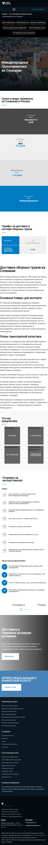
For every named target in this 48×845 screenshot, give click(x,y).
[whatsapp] (39, 3)
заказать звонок (38, 9)
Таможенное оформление (10, 757)
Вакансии (5, 738)
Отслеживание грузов (9, 726)
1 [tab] (21, 609)
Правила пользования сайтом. (11, 814)
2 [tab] (25, 609)
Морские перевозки (38, 22)
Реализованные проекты (10, 744)
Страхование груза (8, 768)
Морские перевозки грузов (10, 723)
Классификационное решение (11, 760)
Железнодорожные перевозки (14, 28)
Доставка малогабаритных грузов (12, 708)
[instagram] (44, 3)
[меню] (14, 9)
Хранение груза (7, 777)
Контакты (5, 747)
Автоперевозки (8, 22)
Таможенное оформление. (10, 811)
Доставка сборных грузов (10, 706)
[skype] (35, 3)
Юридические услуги (8, 765)
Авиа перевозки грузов (9, 714)
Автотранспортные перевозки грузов (13, 717)
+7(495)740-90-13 (30, 822)
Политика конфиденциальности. (12, 816)
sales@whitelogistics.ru (33, 825)
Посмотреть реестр (38, 835)
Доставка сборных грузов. (10, 809)
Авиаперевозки (22, 22)
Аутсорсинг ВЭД (7, 771)
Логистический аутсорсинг (10, 774)
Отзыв (4, 741)
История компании (8, 735)
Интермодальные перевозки (24, 33)
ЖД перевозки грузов (8, 720)
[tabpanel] (24, 605)
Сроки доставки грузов (9, 711)
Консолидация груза (37, 28)
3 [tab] (27, 609)
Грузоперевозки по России (10, 762)
